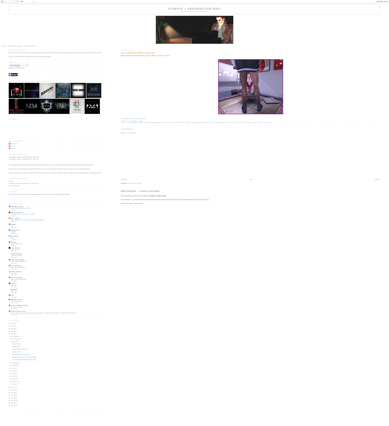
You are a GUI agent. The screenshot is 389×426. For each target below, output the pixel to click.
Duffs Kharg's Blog (16, 299)
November (15, 339)
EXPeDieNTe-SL (15, 230)
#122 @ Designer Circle (16, 301)
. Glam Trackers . (16, 248)
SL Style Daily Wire (14, 186)
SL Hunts (13, 242)
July (13, 368)
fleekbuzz (13, 224)
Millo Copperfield (229, 122)
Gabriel (188, 122)
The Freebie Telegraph (17, 260)
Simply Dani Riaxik (16, 254)
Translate (21, 68)
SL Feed (11, 181)
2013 (12, 398)
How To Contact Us (30, 46)
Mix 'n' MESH (15, 218)
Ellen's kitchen (16, 344)
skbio (12, 295)
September (15, 363)
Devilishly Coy (13, 143)
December (15, 336)
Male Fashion (201, 122)
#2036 (12, 237)
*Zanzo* (146, 122)
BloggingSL (14, 289)
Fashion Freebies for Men (18, 311)
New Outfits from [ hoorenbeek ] (20, 354)
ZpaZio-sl (14, 283)
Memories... (14, 285)
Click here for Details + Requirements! (132, 203)
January (14, 384)
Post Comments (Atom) (134, 183)
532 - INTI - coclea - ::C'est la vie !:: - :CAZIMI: (22, 214)
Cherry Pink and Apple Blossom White (20, 208)
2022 (12, 323)
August (14, 365)
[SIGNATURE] (133, 122)
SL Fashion (248, 122)
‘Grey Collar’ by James (16, 307)
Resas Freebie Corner (17, 277)
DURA (167, 122)
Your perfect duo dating (16, 255)
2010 (12, 406)
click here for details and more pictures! (134, 118)
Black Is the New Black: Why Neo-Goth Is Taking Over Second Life (27, 220)
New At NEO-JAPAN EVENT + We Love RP (24, 360)
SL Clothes (240, 122)
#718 (12, 226)
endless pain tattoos (177, 122)
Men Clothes (210, 122)
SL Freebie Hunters (16, 266)
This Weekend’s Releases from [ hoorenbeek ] (24, 357)
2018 (12, 334)
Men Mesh (219, 122)
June (13, 371)
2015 (12, 392)
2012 (12, 400)
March (14, 379)
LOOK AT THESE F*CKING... (20, 305)
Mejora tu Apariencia (17, 212)
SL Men (254, 122)
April (14, 376)
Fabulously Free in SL (17, 206)
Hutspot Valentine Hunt (16, 243)
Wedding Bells (16, 346)
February (15, 381)
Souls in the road (15, 249)
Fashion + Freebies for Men (194, 8)
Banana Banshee (154, 122)
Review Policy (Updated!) (15, 46)
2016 (12, 390)
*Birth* (140, 122)
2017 (12, 387)
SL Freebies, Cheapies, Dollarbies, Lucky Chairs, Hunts (24, 183)
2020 (12, 329)
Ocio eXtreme (15, 236)
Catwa (163, 122)
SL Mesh (260, 122)
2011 (12, 403)
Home (3, 46)
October (14, 341)
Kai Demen (12, 146)
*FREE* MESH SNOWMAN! (18, 261)
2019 (12, 331)
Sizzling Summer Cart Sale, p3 (18, 267)
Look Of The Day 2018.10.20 (20, 349)
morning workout (17, 352)
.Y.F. (127, 122)
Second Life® (12, 194)
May (13, 373)
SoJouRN (13, 232)
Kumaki (193, 122)
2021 (12, 326)
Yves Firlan (268, 122)
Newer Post (124, 179)
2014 (12, 395)
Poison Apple (14, 273)
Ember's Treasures (16, 271)
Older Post (377, 179)
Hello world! (14, 291)
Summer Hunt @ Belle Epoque (18, 279)
